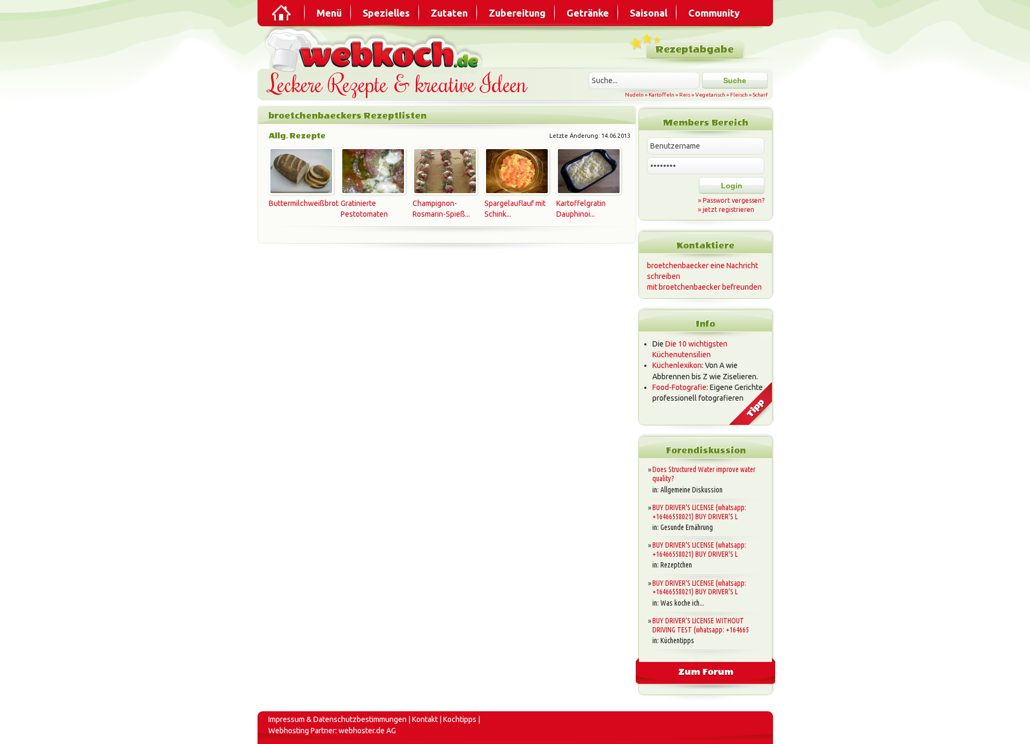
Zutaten (449, 13)
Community (714, 13)
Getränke (587, 13)
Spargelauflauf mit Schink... (515, 208)
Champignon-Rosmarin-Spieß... (441, 208)
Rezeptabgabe (694, 49)
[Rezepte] (282, 13)
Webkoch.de (375, 49)
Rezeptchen (676, 565)
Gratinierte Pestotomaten (364, 208)
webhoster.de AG (367, 730)
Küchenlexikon (677, 365)
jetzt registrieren (728, 209)
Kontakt (425, 719)
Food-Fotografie (679, 387)
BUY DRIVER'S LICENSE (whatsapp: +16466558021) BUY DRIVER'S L (699, 512)
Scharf (760, 95)
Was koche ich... (682, 603)
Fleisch (739, 95)
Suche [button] (734, 80)
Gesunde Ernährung (686, 527)
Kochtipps (459, 719)
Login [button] (731, 185)
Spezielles (386, 13)
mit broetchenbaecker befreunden (704, 287)
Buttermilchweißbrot (299, 203)
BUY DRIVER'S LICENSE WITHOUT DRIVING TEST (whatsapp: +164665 (700, 625)
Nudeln (634, 95)
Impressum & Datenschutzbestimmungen (337, 719)
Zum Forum (705, 672)
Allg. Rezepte (297, 136)
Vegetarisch (710, 95)
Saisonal (648, 13)
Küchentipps (677, 640)
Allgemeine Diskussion (691, 489)
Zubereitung (517, 13)
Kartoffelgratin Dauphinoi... (581, 208)
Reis (684, 95)
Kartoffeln (661, 95)
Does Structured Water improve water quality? (703, 474)
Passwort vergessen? (733, 200)
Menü (329, 13)
